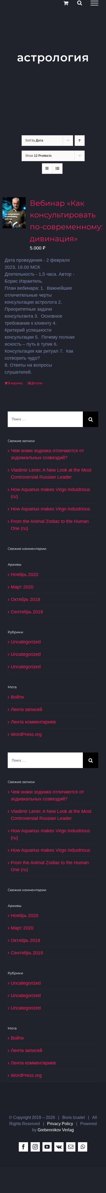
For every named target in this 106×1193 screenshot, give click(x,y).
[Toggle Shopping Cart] (66, 3)
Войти (17, 697)
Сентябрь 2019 (27, 611)
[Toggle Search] (79, 2)
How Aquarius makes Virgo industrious (50, 509)
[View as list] (57, 169)
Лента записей (26, 709)
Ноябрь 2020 (24, 574)
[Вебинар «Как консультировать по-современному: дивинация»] (14, 212)
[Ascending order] (80, 140)
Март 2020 (22, 587)
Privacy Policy (60, 1123)
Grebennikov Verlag (56, 1130)
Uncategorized (26, 641)
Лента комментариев (33, 722)
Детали (36, 383)
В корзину (15, 383)
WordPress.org (26, 734)
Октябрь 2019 (25, 599)
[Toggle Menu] (94, 3)
